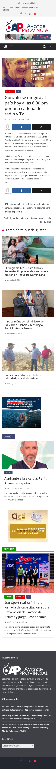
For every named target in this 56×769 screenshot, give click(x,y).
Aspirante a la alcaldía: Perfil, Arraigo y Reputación (25, 480)
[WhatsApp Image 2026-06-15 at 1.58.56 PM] (21, 399)
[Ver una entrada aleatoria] (51, 47)
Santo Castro (24, 488)
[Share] (21, 127)
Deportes (8, 597)
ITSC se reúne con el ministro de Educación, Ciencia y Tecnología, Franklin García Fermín (24, 325)
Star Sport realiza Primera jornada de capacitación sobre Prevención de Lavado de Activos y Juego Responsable (26, 609)
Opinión (8, 473)
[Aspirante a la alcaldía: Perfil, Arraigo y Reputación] (28, 455)
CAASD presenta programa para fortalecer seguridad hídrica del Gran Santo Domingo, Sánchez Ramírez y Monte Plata (25, 727)
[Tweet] (41, 127)
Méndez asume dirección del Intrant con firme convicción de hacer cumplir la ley (29, 8)
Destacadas (10, 91)
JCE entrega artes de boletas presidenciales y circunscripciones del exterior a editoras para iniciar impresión (27, 208)
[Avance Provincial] (5, 47)
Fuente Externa (24, 119)
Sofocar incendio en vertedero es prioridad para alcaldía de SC (24, 376)
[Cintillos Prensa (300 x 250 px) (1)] (28, 511)
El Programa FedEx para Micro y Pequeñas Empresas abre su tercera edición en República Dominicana (26, 271)
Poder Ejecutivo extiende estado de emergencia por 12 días (27, 220)
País (18, 91)
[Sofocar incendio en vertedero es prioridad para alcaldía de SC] (28, 345)
